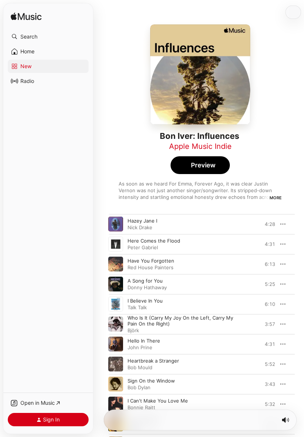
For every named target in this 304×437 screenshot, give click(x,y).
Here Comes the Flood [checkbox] (154, 241)
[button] (48, 36)
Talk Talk (137, 307)
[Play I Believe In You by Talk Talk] (115, 304)
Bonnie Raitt (141, 407)
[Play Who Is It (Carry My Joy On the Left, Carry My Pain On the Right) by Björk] (115, 324)
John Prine (140, 347)
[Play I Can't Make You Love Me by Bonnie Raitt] (115, 404)
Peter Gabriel (143, 247)
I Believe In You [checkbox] (145, 301)
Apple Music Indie (200, 146)
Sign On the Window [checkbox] (151, 381)
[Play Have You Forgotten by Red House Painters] (115, 264)
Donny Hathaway (147, 287)
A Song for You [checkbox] (145, 281)
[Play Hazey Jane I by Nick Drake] (115, 224)
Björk (133, 330)
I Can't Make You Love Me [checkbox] (158, 401)
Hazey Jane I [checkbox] (142, 221)
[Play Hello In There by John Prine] (115, 344)
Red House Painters (151, 267)
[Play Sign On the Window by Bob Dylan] (115, 384)
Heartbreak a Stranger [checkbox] (153, 361)
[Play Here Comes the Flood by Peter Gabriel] (115, 244)
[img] (26, 17)
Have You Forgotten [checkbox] (151, 261)
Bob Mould (140, 367)
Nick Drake (140, 227)
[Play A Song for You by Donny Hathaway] (115, 284)
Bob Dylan (139, 387)
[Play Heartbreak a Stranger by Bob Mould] (115, 364)
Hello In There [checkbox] (144, 341)
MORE (276, 197)
